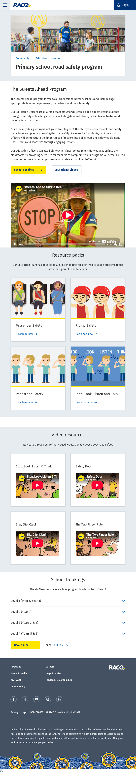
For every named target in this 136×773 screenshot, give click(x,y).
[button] (5, 5)
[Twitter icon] (25, 700)
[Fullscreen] (121, 244)
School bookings (24, 169)
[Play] (15, 244)
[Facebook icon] (13, 700)
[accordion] (68, 601)
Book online (21, 645)
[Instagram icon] (48, 700)
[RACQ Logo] (117, 667)
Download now (24, 334)
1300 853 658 (61, 645)
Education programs (48, 58)
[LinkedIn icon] (59, 700)
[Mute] (115, 244)
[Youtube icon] (36, 700)
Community (23, 58)
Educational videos (66, 169)
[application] (68, 215)
